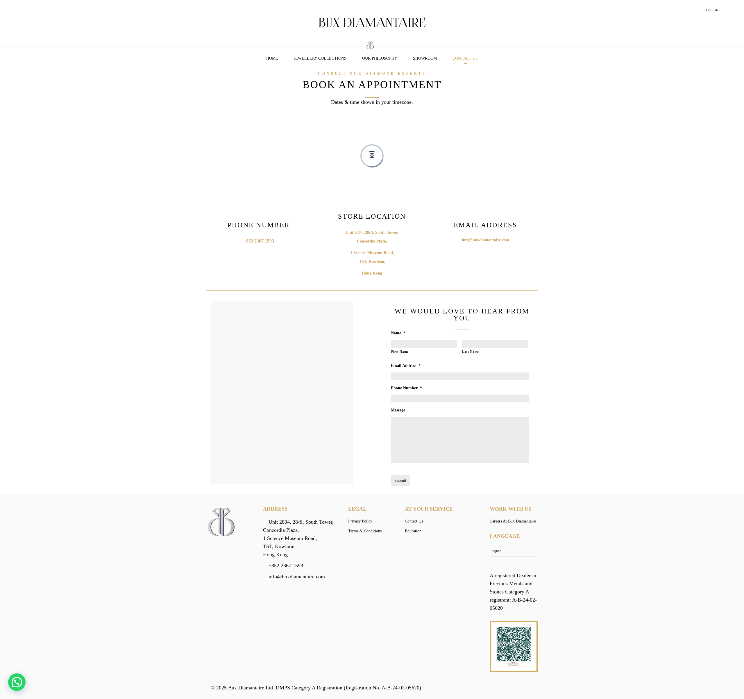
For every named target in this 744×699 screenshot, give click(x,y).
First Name (400, 351)
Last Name (470, 351)
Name (398, 333)
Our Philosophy (379, 58)
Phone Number (406, 388)
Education (413, 531)
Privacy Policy (360, 521)
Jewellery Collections (320, 58)
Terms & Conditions (365, 531)
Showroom (425, 58)
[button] (17, 682)
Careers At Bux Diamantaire (513, 521)
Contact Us (465, 58)
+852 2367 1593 (259, 240)
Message (398, 410)
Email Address (406, 365)
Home (272, 58)
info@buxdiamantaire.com (485, 240)
